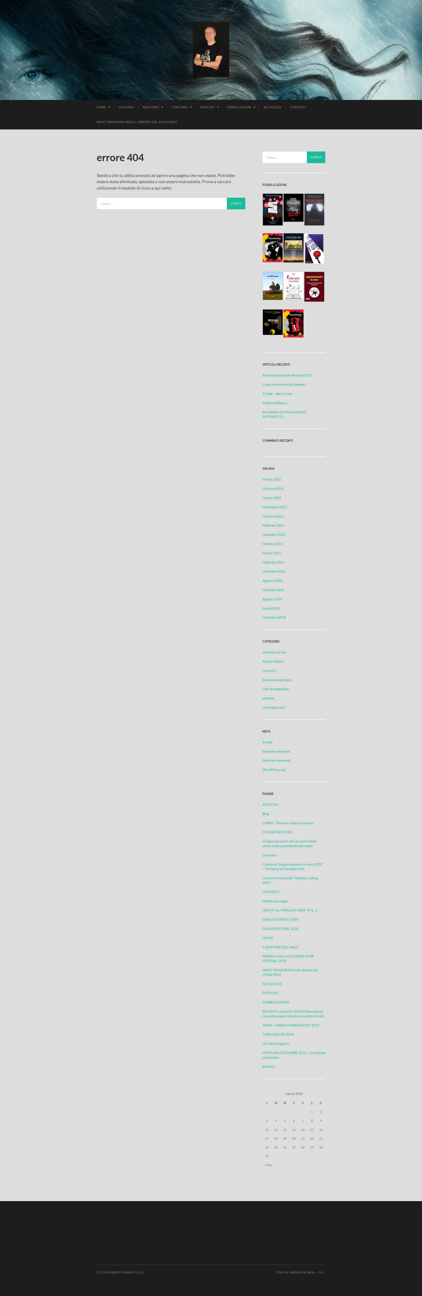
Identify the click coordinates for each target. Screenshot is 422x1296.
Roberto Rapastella (126, 1272)
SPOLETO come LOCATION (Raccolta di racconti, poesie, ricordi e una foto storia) (293, 1013)
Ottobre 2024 (273, 488)
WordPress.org (273, 769)
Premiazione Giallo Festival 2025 (287, 375)
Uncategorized (273, 707)
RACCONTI (151, 107)
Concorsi (269, 670)
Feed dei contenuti (276, 751)
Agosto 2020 (272, 580)
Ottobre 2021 (273, 544)
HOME (101, 107)
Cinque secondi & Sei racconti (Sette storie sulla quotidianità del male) (289, 843)
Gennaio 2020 (273, 590)
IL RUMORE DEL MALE (280, 947)
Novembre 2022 (274, 507)
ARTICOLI (270, 804)
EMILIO (268, 1066)
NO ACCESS (272, 107)
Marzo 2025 (271, 479)
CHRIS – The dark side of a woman (288, 823)
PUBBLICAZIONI (239, 107)
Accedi (267, 742)
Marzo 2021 (271, 553)
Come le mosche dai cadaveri (284, 384)
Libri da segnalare (275, 689)
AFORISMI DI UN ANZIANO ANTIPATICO (284, 414)
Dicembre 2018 (274, 617)
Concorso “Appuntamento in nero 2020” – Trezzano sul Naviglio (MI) (292, 866)
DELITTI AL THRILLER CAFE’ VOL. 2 (289, 910)
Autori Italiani (273, 661)
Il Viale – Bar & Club (277, 393)
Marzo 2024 (271, 498)
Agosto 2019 (272, 599)
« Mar (268, 1165)
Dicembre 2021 (274, 534)
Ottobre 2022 (273, 516)
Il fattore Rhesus (274, 403)
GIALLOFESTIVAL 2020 (280, 928)
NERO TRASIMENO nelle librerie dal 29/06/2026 (137, 122)
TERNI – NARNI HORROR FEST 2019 (290, 1025)
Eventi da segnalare (277, 680)
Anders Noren (301, 1272)
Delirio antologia (275, 901)
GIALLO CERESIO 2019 (280, 919)
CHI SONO (126, 107)
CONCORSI (179, 107)
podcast (268, 698)
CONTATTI (298, 107)
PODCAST (207, 107)
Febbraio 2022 (273, 525)
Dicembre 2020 (274, 571)
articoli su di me (274, 652)
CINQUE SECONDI (277, 832)
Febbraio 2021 (273, 562)
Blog (265, 813)
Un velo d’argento (275, 1043)
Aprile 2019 (271, 608)
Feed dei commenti (276, 760)
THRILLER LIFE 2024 (278, 1034)
